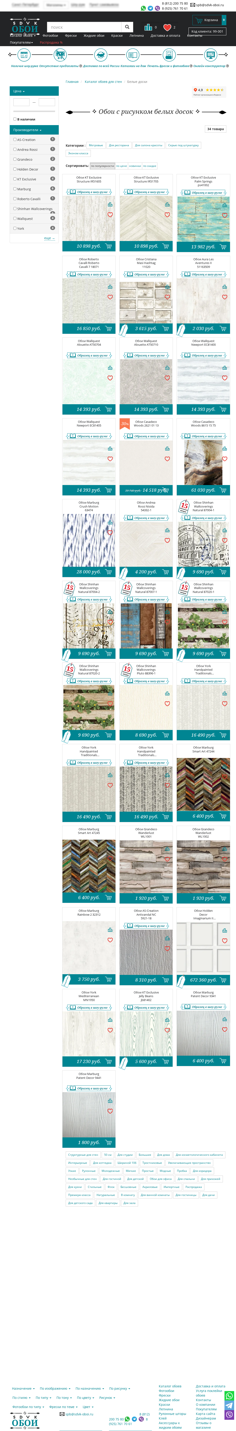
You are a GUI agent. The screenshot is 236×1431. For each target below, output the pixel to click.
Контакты (194, 35)
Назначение (22, 1388)
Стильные (95, 1187)
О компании (205, 1404)
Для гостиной (112, 1179)
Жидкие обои (94, 35)
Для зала (130, 1203)
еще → (49, 238)
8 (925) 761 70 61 (175, 8)
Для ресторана (119, 145)
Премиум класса (79, 1195)
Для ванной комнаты (155, 1195)
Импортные (172, 1187)
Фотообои (50, 35)
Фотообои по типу (27, 1407)
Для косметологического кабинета (199, 1155)
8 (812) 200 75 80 (175, 3)
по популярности (102, 166)
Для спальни (186, 1179)
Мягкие (131, 1171)
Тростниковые (152, 1163)
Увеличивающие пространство (189, 1163)
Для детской (135, 1179)
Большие (145, 1155)
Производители (26, 130)
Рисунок (106, 1397)
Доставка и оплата (165, 35)
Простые (148, 1171)
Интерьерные (77, 1163)
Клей (163, 1418)
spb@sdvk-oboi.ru (209, 5)
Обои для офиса (161, 1179)
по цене (121, 166)
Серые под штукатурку (183, 145)
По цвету (84, 1397)
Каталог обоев (21, 35)
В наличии (25, 119)
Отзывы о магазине (203, 1425)
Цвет (87, 1407)
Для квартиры (108, 1203)
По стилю (20, 1397)
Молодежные (111, 1171)
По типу (42, 1397)
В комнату (128, 1195)
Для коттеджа (102, 1163)
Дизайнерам (206, 1418)
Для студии (125, 1155)
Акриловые (150, 1187)
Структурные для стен (83, 1155)
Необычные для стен (82, 1179)
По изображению (54, 1388)
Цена (17, 91)
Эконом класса (78, 153)
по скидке (149, 166)
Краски (117, 35)
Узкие (72, 1171)
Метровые (96, 145)
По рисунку (118, 1388)
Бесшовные (128, 1187)
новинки (135, 166)
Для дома (163, 1155)
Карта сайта (205, 1413)
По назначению (89, 1388)
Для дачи (208, 1195)
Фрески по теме (62, 1407)
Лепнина (137, 35)
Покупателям (20, 42)
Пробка (182, 1171)
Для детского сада (80, 1203)
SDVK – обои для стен (25, 26)
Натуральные (106, 1195)
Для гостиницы (186, 1195)
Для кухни (75, 1187)
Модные (165, 1171)
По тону (63, 1397)
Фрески (71, 35)
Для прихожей (210, 1179)
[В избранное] (110, 214)
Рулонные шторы (172, 1413)
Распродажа (194, 1187)
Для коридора (202, 1171)
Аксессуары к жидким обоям (170, 1425)
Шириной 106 (127, 1163)
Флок (111, 1187)
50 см (108, 1155)
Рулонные (89, 1171)
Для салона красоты (148, 145)
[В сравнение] (110, 204)
